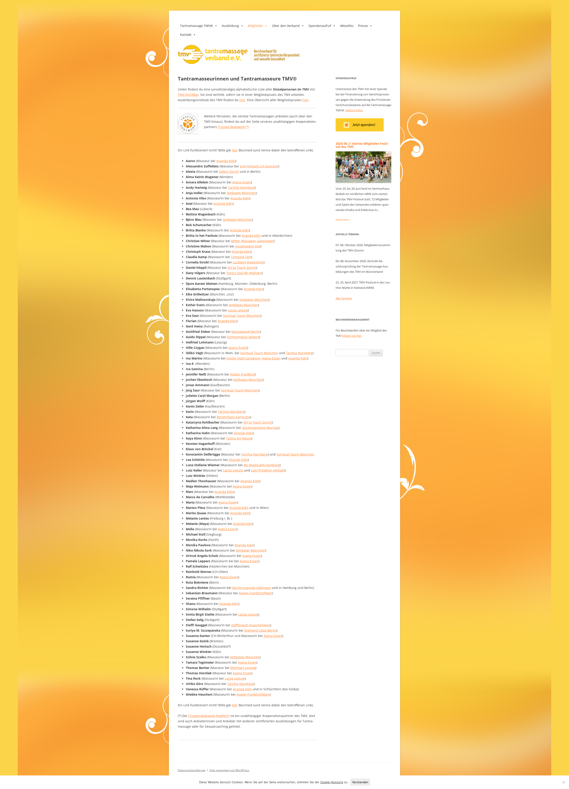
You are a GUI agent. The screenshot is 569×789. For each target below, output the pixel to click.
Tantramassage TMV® (196, 26)
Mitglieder (255, 26)
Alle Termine (344, 298)
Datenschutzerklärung (191, 770)
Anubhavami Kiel (247, 246)
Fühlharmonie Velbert (243, 337)
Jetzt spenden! (363, 125)
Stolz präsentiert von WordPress (229, 770)
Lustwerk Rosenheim (248, 262)
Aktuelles (347, 26)
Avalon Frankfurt (242, 374)
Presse (363, 26)
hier (242, 100)
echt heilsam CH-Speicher (259, 166)
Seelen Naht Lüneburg (243, 358)
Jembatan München (241, 193)
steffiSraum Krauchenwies (250, 625)
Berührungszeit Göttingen (251, 588)
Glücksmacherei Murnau (260, 428)
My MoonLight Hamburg (262, 465)
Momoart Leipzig (242, 668)
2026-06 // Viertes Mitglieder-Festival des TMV (362, 145)
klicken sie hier (351, 336)
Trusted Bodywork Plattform (209, 716)
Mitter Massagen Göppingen (252, 241)
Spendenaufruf (320, 26)
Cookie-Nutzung (331, 782)
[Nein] (563, 782)
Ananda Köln (225, 161)
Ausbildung (230, 26)
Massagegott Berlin (245, 331)
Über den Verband (286, 26)
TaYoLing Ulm (241, 257)
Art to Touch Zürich (242, 267)
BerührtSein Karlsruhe (233, 417)
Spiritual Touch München (242, 315)
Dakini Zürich (229, 171)
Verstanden (360, 782)
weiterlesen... (343, 219)
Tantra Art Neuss (238, 438)
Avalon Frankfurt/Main (255, 593)
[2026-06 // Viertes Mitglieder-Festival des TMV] (363, 181)
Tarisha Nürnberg (241, 187)
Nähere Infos (354, 110)
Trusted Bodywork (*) (233, 127)
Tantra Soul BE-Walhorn (244, 273)
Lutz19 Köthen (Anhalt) (268, 470)
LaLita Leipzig (238, 310)
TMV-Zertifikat (188, 94)
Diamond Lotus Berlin (260, 630)
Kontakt (185, 34)
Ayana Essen (241, 182)
